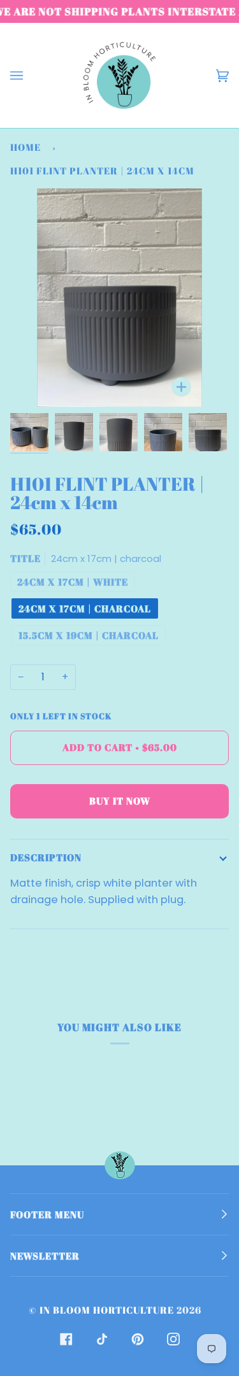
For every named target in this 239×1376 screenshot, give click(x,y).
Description (46, 857)
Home (25, 147)
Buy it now (119, 800)
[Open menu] (29, 75)
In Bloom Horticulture (107, 1309)
